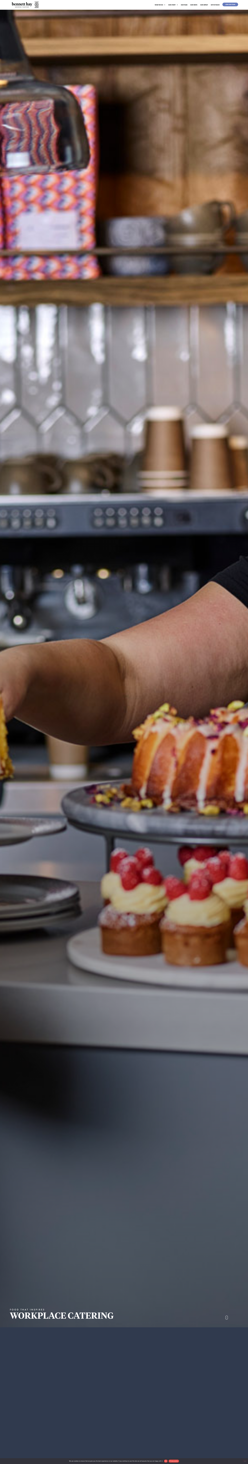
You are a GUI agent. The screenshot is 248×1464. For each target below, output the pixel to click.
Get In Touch (215, 5)
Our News (193, 5)
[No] (245, 1461)
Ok (166, 1461)
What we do (159, 5)
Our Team (184, 5)
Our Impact (204, 5)
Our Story (172, 5)
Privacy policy (174, 1461)
